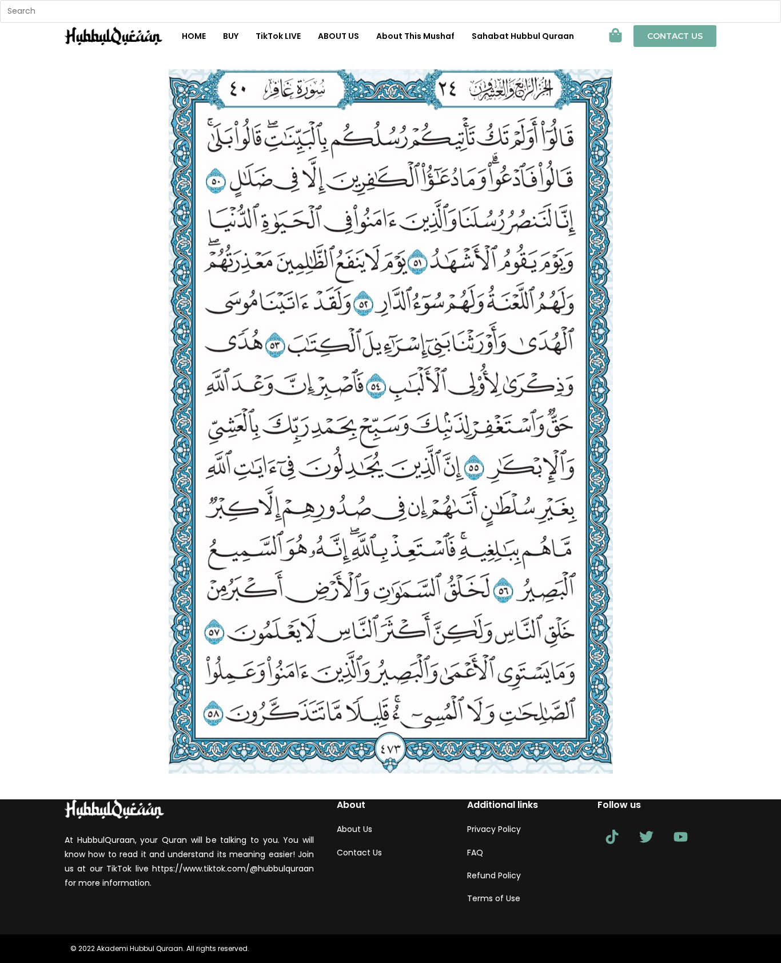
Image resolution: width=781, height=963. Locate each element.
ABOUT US (338, 36)
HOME (194, 36)
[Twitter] (646, 836)
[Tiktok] (611, 836)
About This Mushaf (415, 36)
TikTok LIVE (278, 36)
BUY (230, 36)
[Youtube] (680, 836)
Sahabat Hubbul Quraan (523, 36)
